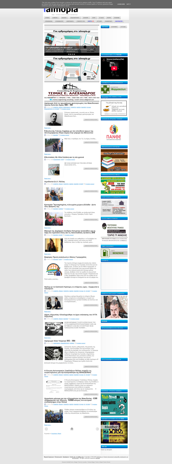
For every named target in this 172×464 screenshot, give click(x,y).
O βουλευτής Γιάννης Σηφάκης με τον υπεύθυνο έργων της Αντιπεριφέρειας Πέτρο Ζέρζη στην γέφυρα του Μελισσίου (68, 132)
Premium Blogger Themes (93, 462)
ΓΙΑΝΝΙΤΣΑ (73, 107)
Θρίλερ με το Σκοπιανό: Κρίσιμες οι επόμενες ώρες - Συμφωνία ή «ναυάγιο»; (71, 287)
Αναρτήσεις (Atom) (56, 433)
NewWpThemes (70, 462)
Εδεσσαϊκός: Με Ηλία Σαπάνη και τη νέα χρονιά (64, 157)
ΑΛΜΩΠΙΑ (55, 107)
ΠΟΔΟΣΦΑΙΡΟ (56, 159)
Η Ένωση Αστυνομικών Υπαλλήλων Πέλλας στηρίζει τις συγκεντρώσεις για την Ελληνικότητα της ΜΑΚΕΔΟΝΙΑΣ (67, 371)
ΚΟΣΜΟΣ (60, 209)
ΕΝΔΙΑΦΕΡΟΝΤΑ (48, 109)
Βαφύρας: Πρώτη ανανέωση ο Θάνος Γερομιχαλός (65, 257)
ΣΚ (54, 109)
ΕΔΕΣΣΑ (79, 107)
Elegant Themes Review (105, 462)
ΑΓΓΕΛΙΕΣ (123, 26)
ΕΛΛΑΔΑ (89, 107)
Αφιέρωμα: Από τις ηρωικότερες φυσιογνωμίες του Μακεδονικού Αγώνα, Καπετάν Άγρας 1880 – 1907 (71, 104)
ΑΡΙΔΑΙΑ (61, 107)
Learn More (121, 4)
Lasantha (85, 462)
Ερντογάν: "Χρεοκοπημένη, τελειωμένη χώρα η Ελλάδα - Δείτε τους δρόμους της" (70, 205)
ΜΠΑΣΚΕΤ (55, 259)
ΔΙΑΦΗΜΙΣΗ (114, 26)
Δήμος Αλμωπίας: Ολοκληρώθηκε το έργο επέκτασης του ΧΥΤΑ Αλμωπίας (70, 315)
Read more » (47, 128)
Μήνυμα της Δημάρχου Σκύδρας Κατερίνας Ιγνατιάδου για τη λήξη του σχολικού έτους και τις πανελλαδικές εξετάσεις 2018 (69, 231)
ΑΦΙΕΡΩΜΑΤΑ (66, 107)
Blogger (98, 458)
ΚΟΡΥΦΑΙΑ (105, 26)
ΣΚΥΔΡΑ (57, 109)
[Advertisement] (114, 40)
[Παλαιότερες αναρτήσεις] (97, 430)
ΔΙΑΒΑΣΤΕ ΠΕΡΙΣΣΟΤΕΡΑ (91, 119)
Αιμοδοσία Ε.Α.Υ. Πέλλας (54, 181)
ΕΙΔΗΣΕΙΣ (83, 107)
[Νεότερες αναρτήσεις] (46, 430)
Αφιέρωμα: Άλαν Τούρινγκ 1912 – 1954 (59, 341)
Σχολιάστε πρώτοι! (65, 109)
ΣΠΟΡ (62, 159)
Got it (129, 4)
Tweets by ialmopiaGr (106, 449)
